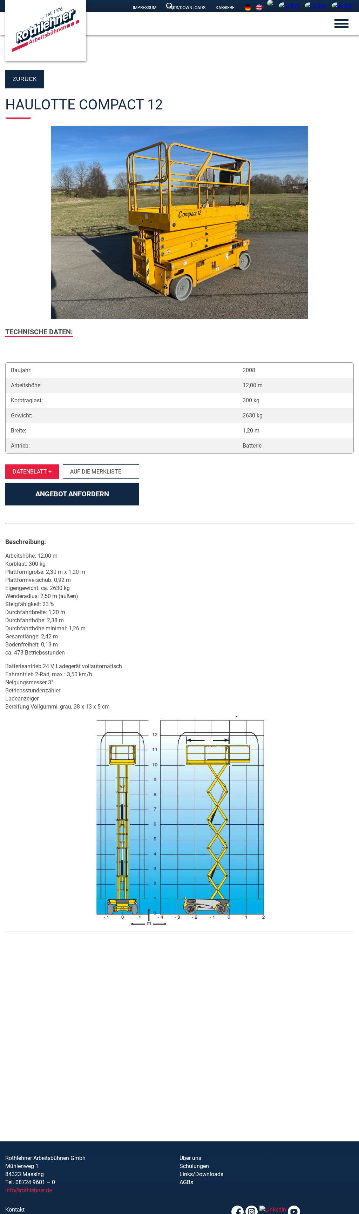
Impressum (144, 7)
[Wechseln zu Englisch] (259, 7)
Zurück (25, 79)
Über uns (190, 1158)
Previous (14, 223)
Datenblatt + (32, 471)
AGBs (186, 1182)
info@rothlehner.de (28, 1190)
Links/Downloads (186, 7)
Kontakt (15, 1209)
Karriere (225, 7)
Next (345, 223)
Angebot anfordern (72, 494)
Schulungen (194, 1166)
